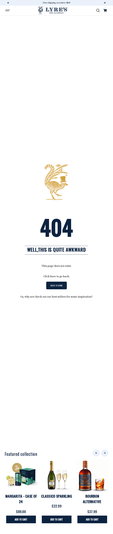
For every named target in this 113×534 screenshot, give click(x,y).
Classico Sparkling (56, 496)
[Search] (98, 10)
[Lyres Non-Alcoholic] (53, 10)
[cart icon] (105, 10)
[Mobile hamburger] (8, 10)
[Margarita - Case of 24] (21, 476)
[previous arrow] (96, 453)
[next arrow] (104, 453)
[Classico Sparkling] (56, 476)
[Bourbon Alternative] (92, 476)
